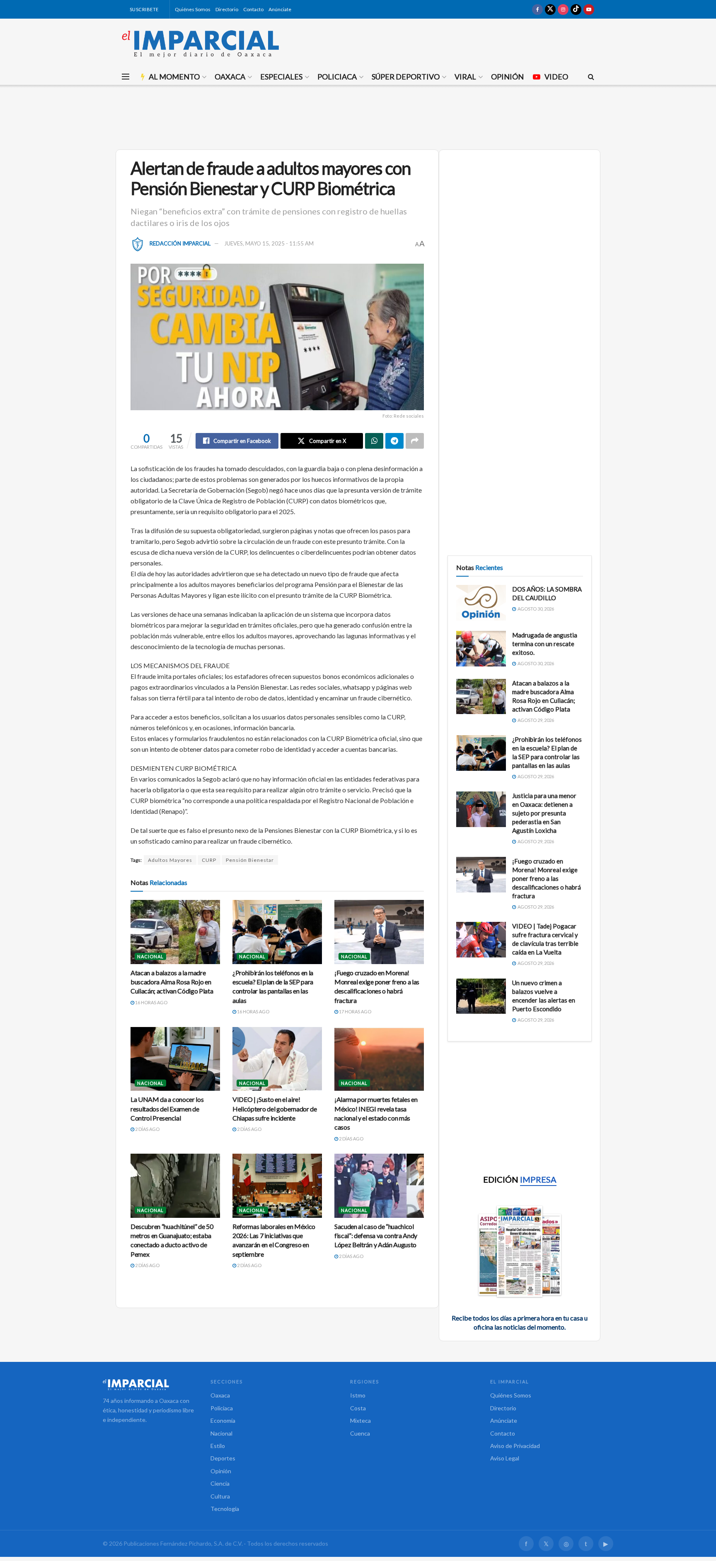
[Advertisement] (358, 116)
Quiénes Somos (192, 9)
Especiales (281, 76)
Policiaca (337, 76)
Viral (465, 76)
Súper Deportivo (406, 76)
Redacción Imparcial (180, 243)
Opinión (507, 76)
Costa (358, 1408)
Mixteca (360, 1420)
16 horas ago (150, 1002)
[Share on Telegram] (394, 441)
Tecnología (224, 1508)
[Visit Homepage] (200, 43)
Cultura (220, 1496)
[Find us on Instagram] (563, 9)
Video (556, 76)
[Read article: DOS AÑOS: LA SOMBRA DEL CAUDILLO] (481, 603)
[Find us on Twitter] (550, 9)
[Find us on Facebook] (537, 9)
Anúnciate (279, 9)
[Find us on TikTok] (576, 9)
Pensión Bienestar (250, 860)
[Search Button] (591, 76)
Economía (222, 1420)
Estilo (217, 1445)
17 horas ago (354, 1011)
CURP (209, 860)
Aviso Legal (504, 1458)
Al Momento (174, 76)
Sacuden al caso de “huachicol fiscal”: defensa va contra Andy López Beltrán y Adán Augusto (375, 1235)
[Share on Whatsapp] (374, 441)
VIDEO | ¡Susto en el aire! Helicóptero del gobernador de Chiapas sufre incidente (274, 1108)
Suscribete (143, 9)
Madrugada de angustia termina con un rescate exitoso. (544, 643)
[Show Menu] (125, 76)
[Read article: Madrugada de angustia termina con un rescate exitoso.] (481, 648)
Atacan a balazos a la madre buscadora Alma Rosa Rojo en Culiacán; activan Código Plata (172, 982)
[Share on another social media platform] (415, 441)
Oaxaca (230, 76)
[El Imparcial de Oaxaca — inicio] (148, 1384)
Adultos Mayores (170, 860)
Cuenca (360, 1433)
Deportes (222, 1458)
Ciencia (220, 1483)
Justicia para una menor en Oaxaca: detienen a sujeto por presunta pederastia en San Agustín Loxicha (544, 813)
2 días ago (147, 1129)
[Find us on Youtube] (588, 9)
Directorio (226, 9)
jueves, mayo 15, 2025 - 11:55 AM (269, 243)
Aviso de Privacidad (515, 1445)
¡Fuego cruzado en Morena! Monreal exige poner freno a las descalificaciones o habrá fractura (546, 878)
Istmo (357, 1395)
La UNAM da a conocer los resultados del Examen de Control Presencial (167, 1108)
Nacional (150, 956)
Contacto (253, 9)
